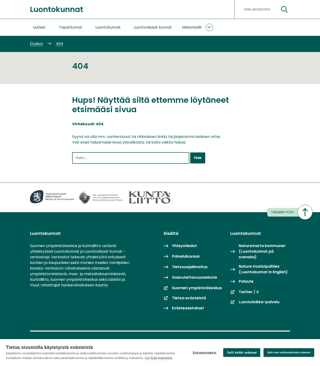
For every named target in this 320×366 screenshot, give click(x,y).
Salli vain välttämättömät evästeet (288, 352)
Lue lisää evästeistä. (159, 358)
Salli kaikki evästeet (242, 352)
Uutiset (39, 27)
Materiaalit (192, 27)
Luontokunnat (108, 27)
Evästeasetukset (204, 352)
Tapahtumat (70, 27)
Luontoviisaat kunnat (153, 27)
